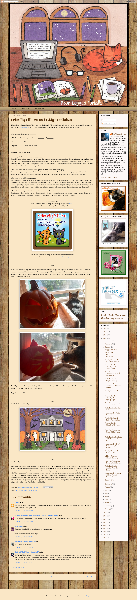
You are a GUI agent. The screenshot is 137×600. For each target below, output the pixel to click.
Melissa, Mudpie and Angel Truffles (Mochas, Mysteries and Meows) (37, 515)
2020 (105, 519)
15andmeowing (24, 127)
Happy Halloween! (111, 350)
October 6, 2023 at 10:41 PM (24, 537)
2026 (105, 329)
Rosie (124, 315)
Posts (105, 120)
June (106, 493)
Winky (122, 319)
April (107, 499)
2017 (105, 528)
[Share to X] (48, 487)
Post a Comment (18, 567)
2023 (105, 338)
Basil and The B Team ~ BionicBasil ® (27, 552)
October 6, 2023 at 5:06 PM (24, 511)
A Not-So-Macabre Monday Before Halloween (111, 354)
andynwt (74, 596)
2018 (105, 525)
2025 (105, 332)
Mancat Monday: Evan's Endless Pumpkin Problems (112, 446)
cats (19, 491)
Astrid (104, 315)
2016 (105, 531)
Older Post (90, 577)
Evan (118, 315)
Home (14, 109)
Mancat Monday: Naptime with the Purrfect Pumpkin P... (113, 475)
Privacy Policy (39, 109)
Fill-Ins (27, 491)
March (107, 503)
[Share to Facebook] (50, 487)
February (108, 506)
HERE (71, 204)
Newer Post (15, 577)
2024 (105, 335)
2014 (105, 538)
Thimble (105, 318)
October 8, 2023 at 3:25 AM (24, 547)
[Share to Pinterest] (52, 487)
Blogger (88, 596)
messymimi (18, 526)
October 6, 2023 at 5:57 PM (24, 521)
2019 (105, 522)
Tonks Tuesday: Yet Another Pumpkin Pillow (111, 468)
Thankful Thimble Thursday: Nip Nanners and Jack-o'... (113, 425)
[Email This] (44, 487)
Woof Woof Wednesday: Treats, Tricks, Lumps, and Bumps (112, 432)
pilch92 (17, 502)
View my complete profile (109, 177)
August (107, 487)
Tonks (117, 319)
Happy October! (110, 480)
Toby (112, 319)
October (108, 347)
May (106, 496)
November (108, 344)
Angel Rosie (25, 109)
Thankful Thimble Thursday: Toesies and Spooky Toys (112, 398)
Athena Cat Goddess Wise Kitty (25, 541)
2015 (105, 535)
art (16, 491)
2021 (105, 516)
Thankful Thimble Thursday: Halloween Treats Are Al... (112, 367)
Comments (106, 123)
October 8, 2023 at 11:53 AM (24, 563)
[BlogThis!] (46, 487)
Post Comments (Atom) (56, 583)
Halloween (34, 491)
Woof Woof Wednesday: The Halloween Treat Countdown (112, 374)
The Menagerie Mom (119, 134)
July (106, 490)
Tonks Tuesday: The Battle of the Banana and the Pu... (113, 439)
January (107, 509)
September (108, 484)
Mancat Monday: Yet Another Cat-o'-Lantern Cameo (113, 386)
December (108, 341)
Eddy (22, 491)
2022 (105, 513)
